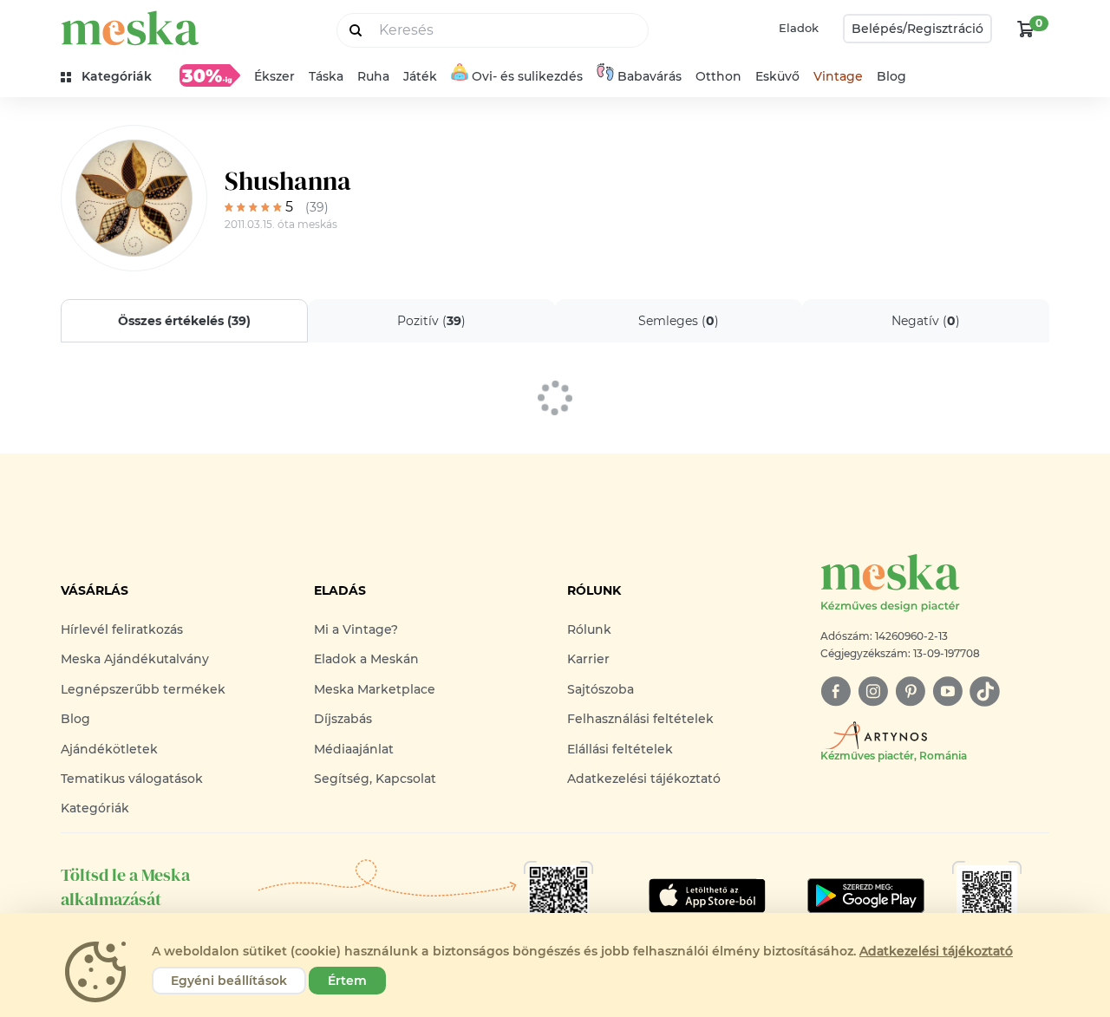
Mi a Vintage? (356, 629)
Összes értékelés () (184, 321)
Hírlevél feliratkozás (122, 629)
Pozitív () (431, 321)
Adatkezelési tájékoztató (644, 778)
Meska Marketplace (374, 689)
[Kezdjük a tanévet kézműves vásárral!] (210, 75)
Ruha (373, 76)
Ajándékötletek (109, 749)
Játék (420, 76)
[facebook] (835, 691)
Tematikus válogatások (132, 778)
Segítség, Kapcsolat (375, 778)
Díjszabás (343, 719)
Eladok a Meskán (366, 659)
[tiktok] (985, 691)
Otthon (718, 76)
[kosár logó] (1025, 28)
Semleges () (678, 321)
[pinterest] (910, 691)
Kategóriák (95, 808)
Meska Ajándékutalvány (135, 659)
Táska (326, 76)
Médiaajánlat (354, 749)
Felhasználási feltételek (640, 719)
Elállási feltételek (620, 749)
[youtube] (947, 691)
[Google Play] (707, 895)
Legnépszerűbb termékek (143, 689)
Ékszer (274, 76)
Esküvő (777, 76)
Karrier (588, 659)
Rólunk (589, 629)
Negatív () (925, 321)
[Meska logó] (130, 28)
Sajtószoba (600, 689)
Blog (891, 76)
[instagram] (873, 691)
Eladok (799, 28)
